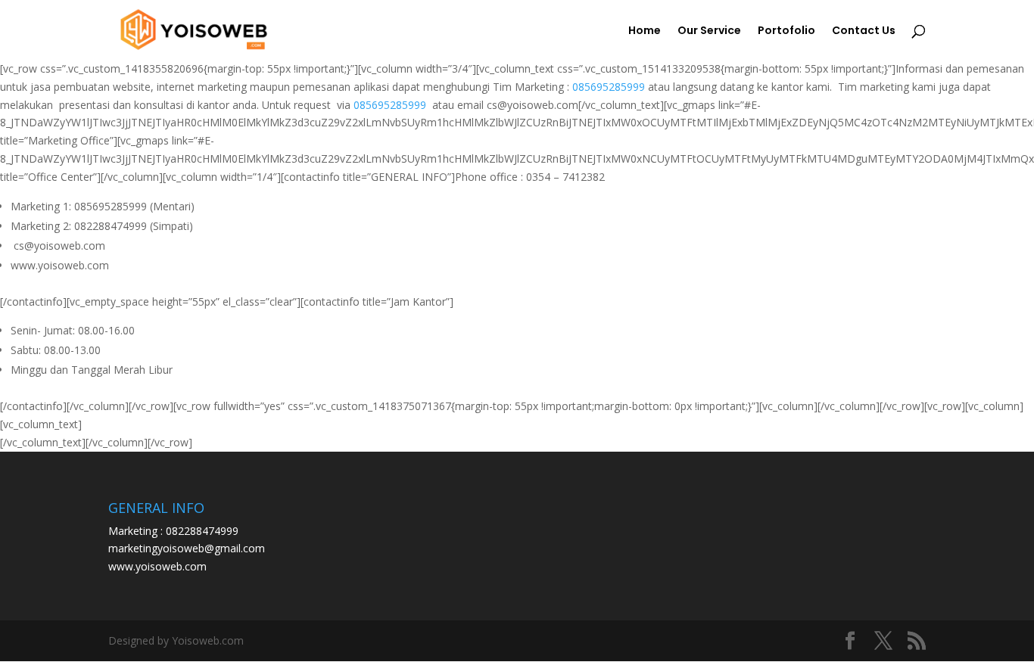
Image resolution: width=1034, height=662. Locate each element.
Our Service (709, 31)
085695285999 (608, 86)
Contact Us (863, 31)
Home (644, 31)
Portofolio (786, 31)
